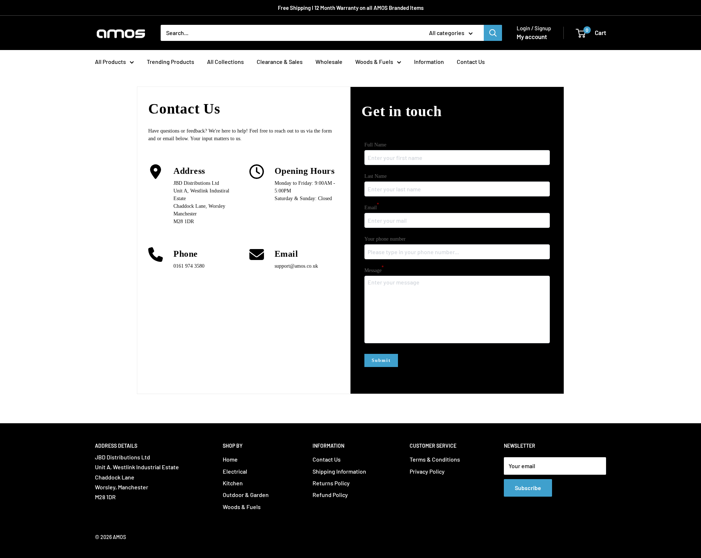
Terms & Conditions (435, 459)
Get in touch (401, 111)
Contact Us (471, 61)
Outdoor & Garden (246, 494)
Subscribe (528, 487)
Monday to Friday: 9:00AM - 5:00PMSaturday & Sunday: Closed (305, 190)
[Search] (493, 33)
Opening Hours (305, 171)
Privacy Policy (427, 471)
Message (374, 270)
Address (189, 171)
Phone (185, 254)
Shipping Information (339, 471)
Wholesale (328, 61)
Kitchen (233, 482)
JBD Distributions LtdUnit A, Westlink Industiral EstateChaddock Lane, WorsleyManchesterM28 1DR (201, 202)
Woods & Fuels (374, 61)
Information (429, 61)
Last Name (375, 176)
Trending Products (170, 61)
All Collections (225, 61)
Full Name (375, 145)
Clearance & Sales (280, 61)
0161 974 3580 (188, 266)
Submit (381, 360)
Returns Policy (331, 482)
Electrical (235, 471)
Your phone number (385, 239)
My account (532, 36)
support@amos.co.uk (296, 266)
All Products (110, 61)
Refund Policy (330, 494)
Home (230, 459)
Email (286, 254)
